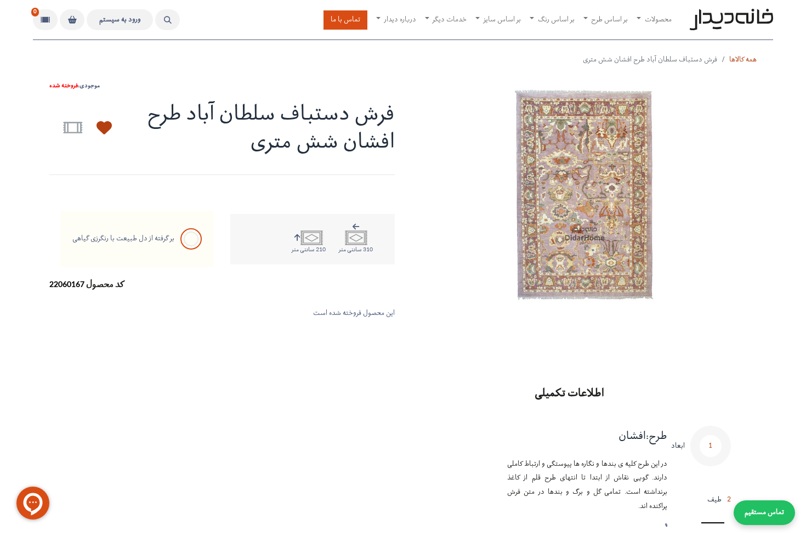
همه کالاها (743, 60)
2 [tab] (719, 500)
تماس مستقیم (764, 512)
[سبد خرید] (72, 19)
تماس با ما (345, 20)
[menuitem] (654, 20)
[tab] (701, 454)
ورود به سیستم (120, 20)
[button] (167, 19)
